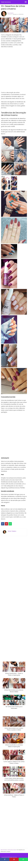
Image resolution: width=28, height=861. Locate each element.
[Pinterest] (6, 523)
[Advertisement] (11, 69)
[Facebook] (2, 523)
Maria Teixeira (10, 13)
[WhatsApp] (10, 523)
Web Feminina (6, 2)
